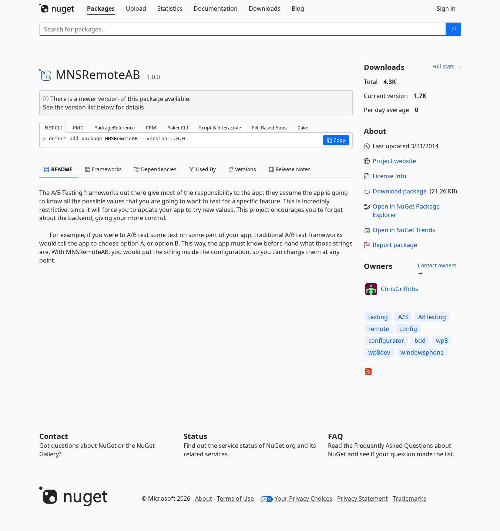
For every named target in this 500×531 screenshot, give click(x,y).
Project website (394, 161)
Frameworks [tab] (106, 169)
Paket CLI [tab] (177, 127)
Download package (400, 191)
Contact (53, 436)
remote (378, 329)
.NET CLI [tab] (53, 127)
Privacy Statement (362, 498)
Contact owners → (437, 269)
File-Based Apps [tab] (269, 127)
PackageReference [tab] (114, 127)
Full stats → (446, 66)
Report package (395, 245)
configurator (386, 340)
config (408, 329)
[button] (336, 140)
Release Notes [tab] (292, 169)
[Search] (453, 29)
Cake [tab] (303, 127)
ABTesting (432, 317)
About (203, 498)
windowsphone (422, 352)
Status (195, 436)
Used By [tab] (205, 169)
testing (378, 317)
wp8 (442, 340)
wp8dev (379, 352)
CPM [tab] (151, 127)
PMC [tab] (78, 127)
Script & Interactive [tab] (220, 127)
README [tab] (61, 169)
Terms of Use (235, 498)
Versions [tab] (245, 169)
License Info (389, 176)
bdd (420, 340)
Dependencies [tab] (158, 169)
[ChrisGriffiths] (371, 289)
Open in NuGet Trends (404, 230)
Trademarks (409, 498)
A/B (403, 317)
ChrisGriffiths (399, 289)
